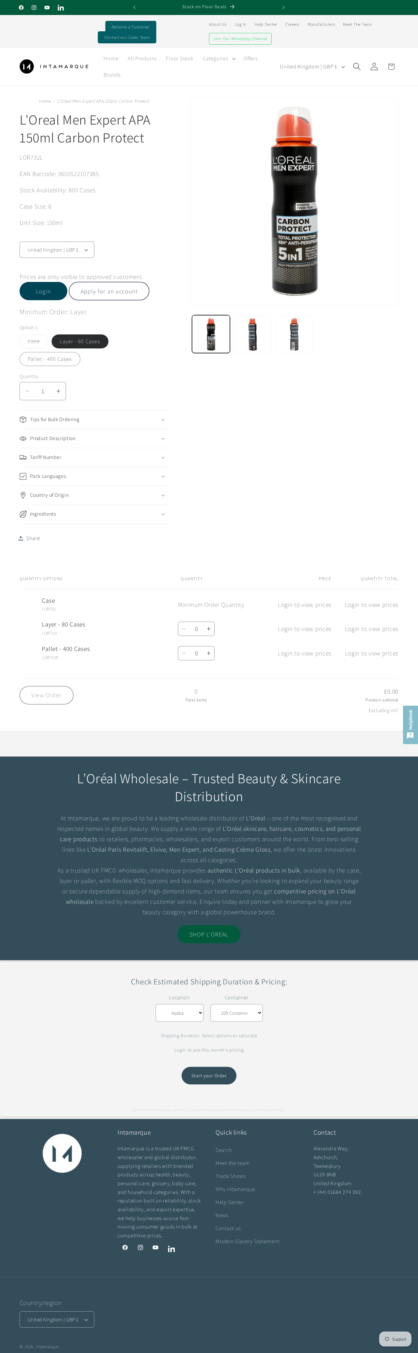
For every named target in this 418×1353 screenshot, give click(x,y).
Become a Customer (131, 27)
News (222, 1215)
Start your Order (209, 1075)
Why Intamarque (235, 1189)
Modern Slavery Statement (247, 1241)
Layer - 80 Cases (80, 341)
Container (236, 997)
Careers (292, 24)
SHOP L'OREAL (208, 934)
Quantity (29, 376)
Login (43, 291)
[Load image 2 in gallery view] (253, 334)
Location (179, 997)
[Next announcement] (283, 7)
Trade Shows (231, 1176)
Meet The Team (357, 24)
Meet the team (233, 1163)
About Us (218, 24)
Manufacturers (321, 24)
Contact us (228, 1228)
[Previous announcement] (134, 7)
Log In (241, 24)
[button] (218, 58)
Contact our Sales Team (127, 37)
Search (224, 1150)
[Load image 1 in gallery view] (211, 334)
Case (38, 342)
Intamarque (47, 1346)
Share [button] (33, 538)
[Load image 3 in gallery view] (294, 334)
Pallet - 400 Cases (50, 358)
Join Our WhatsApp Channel (240, 38)
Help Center (266, 24)
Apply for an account (109, 291)
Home (45, 101)
